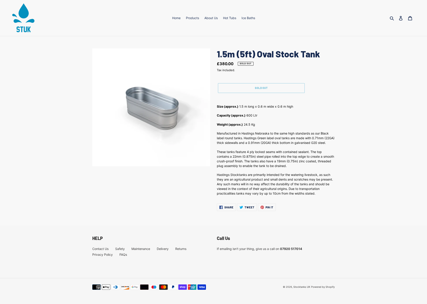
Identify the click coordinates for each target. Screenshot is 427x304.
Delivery (163, 249)
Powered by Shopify (323, 286)
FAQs (123, 254)
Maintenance (140, 249)
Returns (180, 249)
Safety (120, 249)
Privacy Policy (102, 254)
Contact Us (100, 249)
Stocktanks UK (301, 286)
